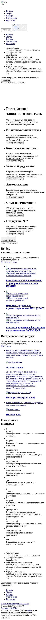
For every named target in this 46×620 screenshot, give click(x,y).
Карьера (9, 16)
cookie (29, 610)
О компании (11, 18)
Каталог (9, 11)
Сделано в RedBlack (10, 608)
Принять (5, 618)
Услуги (9, 13)
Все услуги (6, 346)
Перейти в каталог (9, 262)
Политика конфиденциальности (15, 603)
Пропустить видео (9, 243)
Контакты (10, 20)
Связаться (6, 30)
